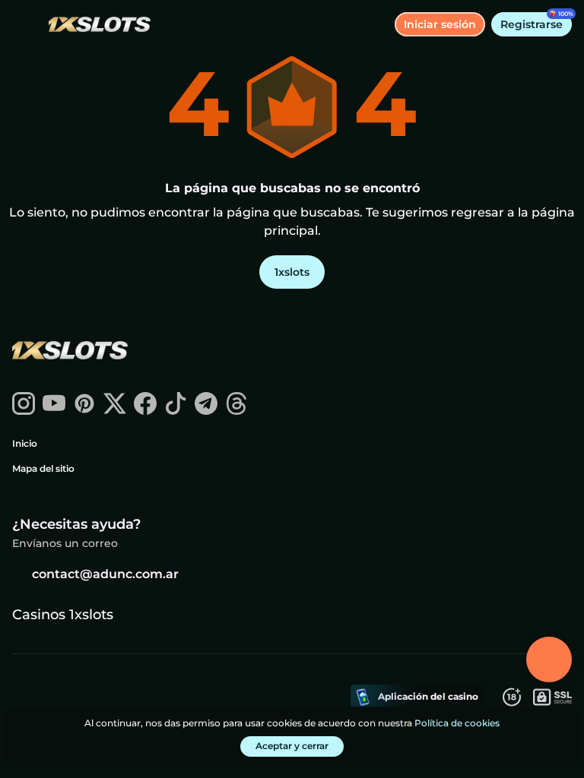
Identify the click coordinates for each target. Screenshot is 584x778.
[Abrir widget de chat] (549, 659)
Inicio (24, 443)
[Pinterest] (84, 410)
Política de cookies (457, 723)
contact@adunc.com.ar (105, 574)
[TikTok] (175, 410)
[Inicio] (93, 24)
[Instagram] (23, 410)
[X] (114, 410)
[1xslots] (69, 352)
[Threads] (236, 410)
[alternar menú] (24, 24)
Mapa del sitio (43, 468)
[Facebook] (145, 410)
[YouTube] (54, 410)
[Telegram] (206, 410)
